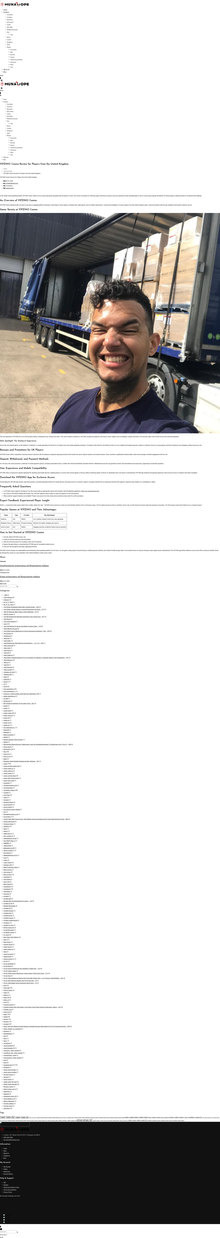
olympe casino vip (42, 1120)
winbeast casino (156, 1120)
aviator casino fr (8, 715)
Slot (4, 1036)
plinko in (5, 995)
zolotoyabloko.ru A (9, 1099)
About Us (6, 69)
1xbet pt (5, 662)
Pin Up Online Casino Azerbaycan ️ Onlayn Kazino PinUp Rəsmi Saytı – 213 (25, 973)
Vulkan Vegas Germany (10, 1084)
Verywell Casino (8, 1074)
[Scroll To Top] (0, 1226)
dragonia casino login (104, 1117)
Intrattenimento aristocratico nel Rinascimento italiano (24, 566)
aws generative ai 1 (9, 727)
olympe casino (11, 1120)
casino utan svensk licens (11, 778)
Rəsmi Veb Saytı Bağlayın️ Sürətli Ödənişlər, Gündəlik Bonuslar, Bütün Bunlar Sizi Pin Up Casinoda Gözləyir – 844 (36, 1026)
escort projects (8, 805)
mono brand (6, 879)
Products (6, 12)
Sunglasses (10, 42)
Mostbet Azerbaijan (9, 906)
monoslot (6, 894)
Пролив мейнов (8, 1103)
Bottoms (12, 54)
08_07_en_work (8, 604)
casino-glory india (8, 780)
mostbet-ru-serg (8, 925)
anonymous (6, 701)
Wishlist (5, 1185)
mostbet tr (6, 923)
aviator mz (6, 723)
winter (8, 44)
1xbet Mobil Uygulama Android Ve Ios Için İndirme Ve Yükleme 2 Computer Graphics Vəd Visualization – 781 (35, 658)
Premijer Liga (7, 1009)
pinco (5, 985)
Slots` (5, 1041)
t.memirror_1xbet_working (11, 1050)
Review (5, 1019)
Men (8, 32)
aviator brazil (7, 711)
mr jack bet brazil (8, 930)
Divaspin (6, 800)
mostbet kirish (7, 915)
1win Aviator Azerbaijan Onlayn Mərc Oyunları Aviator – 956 (21, 607)
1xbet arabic (7, 641)
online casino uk (71, 1120)
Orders (5, 1169)
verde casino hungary (9, 1070)
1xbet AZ (25, 1117)
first (4, 812)
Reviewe (6, 1021)
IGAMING (6, 843)
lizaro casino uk (165, 1117)
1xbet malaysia (8, 655)
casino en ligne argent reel (11, 766)
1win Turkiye (7, 633)
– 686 (5, 595)
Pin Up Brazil (7, 966)
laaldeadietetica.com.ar (10, 855)
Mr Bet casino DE (8, 927)
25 (4, 684)
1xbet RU (6, 665)
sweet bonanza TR (9, 1048)
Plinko (5, 993)
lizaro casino (129, 1117)
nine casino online (3, 1120)
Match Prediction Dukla (10, 867)
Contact (9, 39)
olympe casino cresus (20, 1120)
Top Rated (10, 14)
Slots (5, 1038)
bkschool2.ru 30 (8, 749)
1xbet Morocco (8, 660)
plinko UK (6, 997)
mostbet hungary (8, 911)
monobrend (6, 889)
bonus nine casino (32, 1117)
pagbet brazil (7, 956)
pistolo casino (96, 1120)
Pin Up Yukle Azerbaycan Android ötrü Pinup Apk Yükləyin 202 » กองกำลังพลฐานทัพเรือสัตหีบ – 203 (33, 978)
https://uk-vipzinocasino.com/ (90, 491)
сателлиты (6, 1108)
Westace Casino (8, 1087)
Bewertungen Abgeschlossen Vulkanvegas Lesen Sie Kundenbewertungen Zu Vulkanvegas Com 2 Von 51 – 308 (37, 744)
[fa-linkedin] (4, 1204)
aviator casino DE (8, 713)
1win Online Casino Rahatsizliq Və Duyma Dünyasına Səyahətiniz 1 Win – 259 (26, 631)
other (5, 952)
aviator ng (6, 725)
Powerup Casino (8, 1005)
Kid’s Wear (10, 27)
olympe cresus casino (52, 1120)
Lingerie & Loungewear (16, 59)
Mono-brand (7, 884)
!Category (6, 600)
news (5, 940)
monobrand (6, 886)
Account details (8, 1174)
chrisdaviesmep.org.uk (10, 785)
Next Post (3, 583)
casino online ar (8, 771)
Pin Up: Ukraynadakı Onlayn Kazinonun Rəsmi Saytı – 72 (20, 983)
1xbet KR (6, 653)
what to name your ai (9, 1089)
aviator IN (6, 718)
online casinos (63, 1120)
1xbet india (6, 648)
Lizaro (5, 860)
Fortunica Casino (8, 824)
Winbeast (6, 1094)
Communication (8, 788)
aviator (5, 708)
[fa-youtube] (4, 1207)
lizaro (123, 1117)
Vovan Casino (7, 1079)
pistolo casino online (123, 1120)
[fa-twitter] (4, 1202)
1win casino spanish (9, 621)
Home (5, 10)
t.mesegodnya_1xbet (9, 1055)
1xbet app (6, 638)
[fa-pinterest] (4, 1209)
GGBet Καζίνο (7, 833)
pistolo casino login (114, 1120)
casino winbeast (86, 1117)
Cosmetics (9, 17)
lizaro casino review (154, 1117)
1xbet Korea (7, 650)
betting (5, 742)
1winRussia (6, 636)
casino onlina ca (8, 768)
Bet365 (5, 737)
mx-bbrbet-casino (8, 932)
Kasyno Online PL (8, 850)
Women (9, 47)
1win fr (5, 624)
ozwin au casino (8, 954)
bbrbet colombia (8, 735)
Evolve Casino (7, 807)
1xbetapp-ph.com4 (9, 672)
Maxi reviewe (7, 870)
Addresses (6, 1171)
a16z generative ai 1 (9, 691)
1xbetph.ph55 (7, 674)
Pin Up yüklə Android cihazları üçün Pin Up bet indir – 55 (20, 980)
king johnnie (6, 853)
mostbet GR (7, 908)
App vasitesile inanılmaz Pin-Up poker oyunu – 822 (18, 703)
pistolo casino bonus (104, 1120)
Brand (5, 759)
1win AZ (10, 1117)
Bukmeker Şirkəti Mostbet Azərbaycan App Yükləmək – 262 (21, 761)
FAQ (4, 1182)
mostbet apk (7, 899)
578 (4, 686)
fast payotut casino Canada (11, 809)
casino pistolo (77, 1117)
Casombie (6, 783)
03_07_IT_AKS (8, 602)
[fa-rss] (4, 1212)
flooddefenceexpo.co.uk (10, 814)
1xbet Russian (7, 667)
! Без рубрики (7, 597)
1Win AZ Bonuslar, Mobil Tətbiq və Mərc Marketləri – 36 (20, 612)
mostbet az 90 (7, 903)
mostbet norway (8, 918)
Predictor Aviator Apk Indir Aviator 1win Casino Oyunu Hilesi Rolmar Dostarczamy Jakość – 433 (32, 1007)
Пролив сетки (7, 1106)
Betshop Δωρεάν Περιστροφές (13, 739)
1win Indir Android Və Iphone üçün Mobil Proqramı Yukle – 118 (22, 626)
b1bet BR (6, 730)
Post (4, 1002)
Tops (11, 34)
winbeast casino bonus (166, 1120)
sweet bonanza (8, 1046)
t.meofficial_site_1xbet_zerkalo (13, 1053)
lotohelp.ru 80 (7, 865)
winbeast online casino (178, 1120)
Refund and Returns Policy (11, 1187)
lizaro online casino (177, 1117)
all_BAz (5, 698)
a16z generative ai (9, 689)
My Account (6, 1167)
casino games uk (63, 1117)
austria (5, 706)
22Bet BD (6, 679)
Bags (11, 52)
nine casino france (215, 1117)
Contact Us (6, 1155)
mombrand (6, 877)
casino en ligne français (54, 1117)
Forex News (7, 817)
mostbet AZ (198, 1117)
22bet (5, 677)
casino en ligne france (42, 1117)
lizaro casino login (140, 1117)
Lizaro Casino (7, 862)
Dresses (12, 57)
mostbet (6, 896)
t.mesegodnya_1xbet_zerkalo (12, 1058)
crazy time (6, 795)
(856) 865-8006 (8, 1137)
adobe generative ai (9, 696)
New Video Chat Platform (11, 937)
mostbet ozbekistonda (10, 920)
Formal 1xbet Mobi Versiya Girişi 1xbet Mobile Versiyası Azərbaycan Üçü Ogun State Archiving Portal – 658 (35, 819)
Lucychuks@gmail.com (11, 183)
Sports (8, 37)
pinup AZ (87, 1120)
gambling (6, 826)
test (4, 1060)
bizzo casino (7, 747)
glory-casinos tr (8, 836)
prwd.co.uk (6, 1012)
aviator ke (6, 720)
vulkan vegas (132, 1120)
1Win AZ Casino (8, 614)
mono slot (6, 882)
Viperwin (6, 1077)
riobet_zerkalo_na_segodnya (12, 1029)
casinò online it (7, 773)
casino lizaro (70, 1117)
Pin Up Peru (7, 976)
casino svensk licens (9, 776)
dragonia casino (94, 1117)
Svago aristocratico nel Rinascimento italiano (20, 577)
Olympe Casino (8, 944)
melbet (186, 1117)
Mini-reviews (7, 874)
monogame (6, 891)
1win (2, 1117)
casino (5, 764)
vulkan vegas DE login (10, 1082)
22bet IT (6, 682)
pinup (79, 1120)
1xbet (17, 1117)
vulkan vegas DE (141, 1120)
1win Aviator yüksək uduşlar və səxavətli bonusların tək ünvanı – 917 (23, 609)
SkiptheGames (7, 1034)
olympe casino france (32, 1120)
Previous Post (5, 572)
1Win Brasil (6, 619)
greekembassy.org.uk (9, 838)
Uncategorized (9, 188)
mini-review (6, 872)
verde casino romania (9, 1072)
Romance (6, 1031)
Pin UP (5, 961)
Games (5, 831)
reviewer (6, 1024)
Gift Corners (10, 22)
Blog (4, 72)
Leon (4, 858)
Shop (5, 1151)
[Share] (0, 561)
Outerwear (13, 62)
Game (5, 829)
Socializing (6, 1043)
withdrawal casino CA (9, 1096)
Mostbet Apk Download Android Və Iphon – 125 (17, 901)
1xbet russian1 (7, 670)
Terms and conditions (9, 1190)
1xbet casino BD (8, 645)
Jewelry (9, 24)
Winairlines (6, 1091)
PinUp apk (6, 988)
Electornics (10, 19)
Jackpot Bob (7, 846)
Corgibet (6, 792)
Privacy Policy (7, 1192)
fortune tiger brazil (9, 821)
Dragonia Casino (8, 802)
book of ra (6, 754)
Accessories (13, 49)
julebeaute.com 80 (8, 848)
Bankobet (6, 732)
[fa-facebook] (3, 1200)
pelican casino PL (8, 959)
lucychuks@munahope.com (11, 1140)
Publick (5, 1017)
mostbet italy (7, 913)
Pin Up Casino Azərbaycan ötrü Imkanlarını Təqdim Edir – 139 (21, 968)
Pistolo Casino (7, 990)
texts (5, 1062)
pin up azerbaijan (8, 964)
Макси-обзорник (8, 1101)
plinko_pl (6, 1000)
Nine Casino (7, 942)
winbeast (149, 1120)
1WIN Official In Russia (10, 629)
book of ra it (7, 756)
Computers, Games (9, 790)
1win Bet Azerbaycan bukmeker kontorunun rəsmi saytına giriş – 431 (23, 617)
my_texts (6, 935)
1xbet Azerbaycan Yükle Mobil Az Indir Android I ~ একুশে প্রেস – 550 (23, 643)
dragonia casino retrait (115, 1117)
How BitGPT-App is (9, 841)
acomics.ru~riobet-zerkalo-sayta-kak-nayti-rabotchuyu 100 (21, 694)
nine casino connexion (206, 1117)
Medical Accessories (12, 29)
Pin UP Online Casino (9, 971)
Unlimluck (6, 1067)
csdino (5, 797)
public (5, 1014)
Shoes (11, 64)
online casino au (8, 949)
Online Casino (7, 947)
